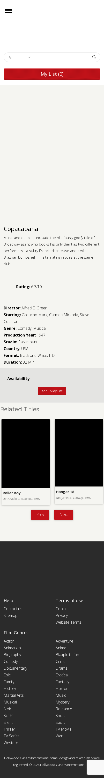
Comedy (24, 328)
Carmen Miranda (63, 314)
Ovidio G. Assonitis (20, 499)
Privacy (62, 615)
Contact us (13, 608)
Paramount (27, 341)
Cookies (62, 608)
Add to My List (52, 391)
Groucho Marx (34, 314)
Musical (39, 328)
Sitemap (10, 615)
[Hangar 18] (78, 452)
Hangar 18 (65, 491)
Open (13, 14)
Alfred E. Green (34, 308)
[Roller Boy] (25, 453)
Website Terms (68, 622)
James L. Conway (72, 498)
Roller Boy (11, 492)
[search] (94, 57)
